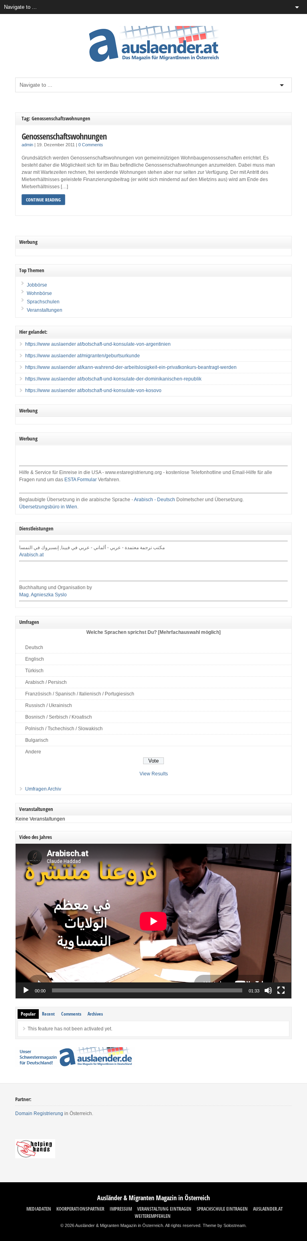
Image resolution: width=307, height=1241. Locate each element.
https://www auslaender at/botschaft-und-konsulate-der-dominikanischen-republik (113, 379)
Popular (28, 1013)
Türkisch (34, 670)
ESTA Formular (80, 479)
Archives (95, 1013)
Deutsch (34, 647)
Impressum (121, 1208)
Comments (71, 1013)
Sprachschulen (43, 302)
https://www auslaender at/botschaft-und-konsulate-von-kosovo (93, 390)
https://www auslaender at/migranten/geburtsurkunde (82, 356)
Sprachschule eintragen (222, 1208)
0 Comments (90, 144)
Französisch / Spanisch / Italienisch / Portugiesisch (79, 694)
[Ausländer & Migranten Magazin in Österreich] (153, 64)
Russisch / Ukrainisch (48, 705)
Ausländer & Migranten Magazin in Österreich (153, 1197)
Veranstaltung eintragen (164, 1208)
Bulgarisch (36, 740)
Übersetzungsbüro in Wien (48, 507)
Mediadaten (38, 1208)
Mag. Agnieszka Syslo (43, 595)
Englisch (34, 659)
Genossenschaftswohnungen (64, 136)
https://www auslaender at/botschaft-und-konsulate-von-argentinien (98, 344)
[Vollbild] (281, 990)
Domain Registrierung (39, 1113)
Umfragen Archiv (43, 789)
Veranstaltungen (44, 310)
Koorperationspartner (80, 1208)
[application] (153, 921)
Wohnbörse (39, 293)
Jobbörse (36, 285)
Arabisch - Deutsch (154, 499)
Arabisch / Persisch (46, 682)
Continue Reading (43, 200)
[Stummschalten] (268, 990)
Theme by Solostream (224, 1225)
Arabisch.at (31, 555)
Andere (33, 752)
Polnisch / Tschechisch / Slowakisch (64, 728)
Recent (48, 1013)
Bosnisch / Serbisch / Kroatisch (58, 717)
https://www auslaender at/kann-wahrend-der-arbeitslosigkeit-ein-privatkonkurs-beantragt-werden (131, 367)
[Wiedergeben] (26, 990)
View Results (154, 774)
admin (27, 144)
